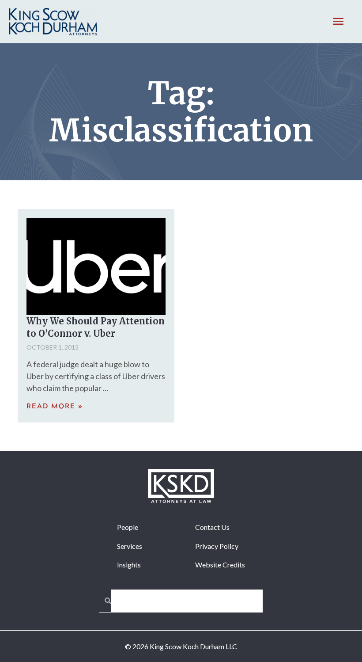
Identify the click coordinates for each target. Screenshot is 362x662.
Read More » (54, 406)
